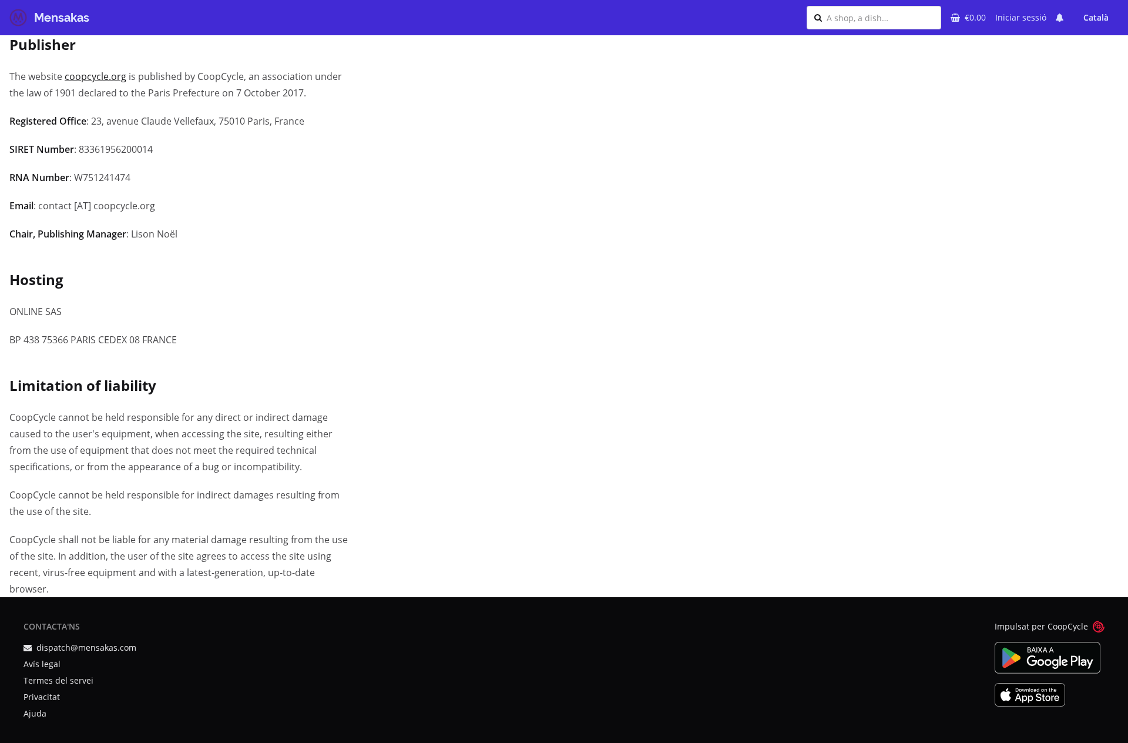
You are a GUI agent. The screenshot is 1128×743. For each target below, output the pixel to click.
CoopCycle (1068, 626)
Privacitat (42, 696)
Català (1096, 17)
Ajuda (35, 713)
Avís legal (42, 664)
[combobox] (880, 17)
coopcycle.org (95, 76)
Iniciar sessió (1020, 17)
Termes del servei (58, 680)
